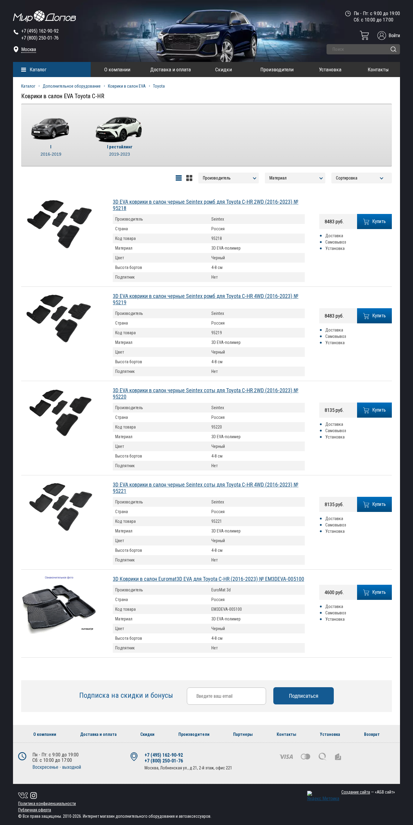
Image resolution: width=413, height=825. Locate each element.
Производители (277, 69)
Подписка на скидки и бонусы (127, 695)
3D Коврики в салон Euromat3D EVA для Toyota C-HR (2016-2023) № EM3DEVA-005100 (208, 579)
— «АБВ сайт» (368, 792)
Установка (330, 69)
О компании (117, 69)
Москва (28, 49)
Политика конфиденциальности (47, 803)
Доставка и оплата (170, 69)
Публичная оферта (34, 809)
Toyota (159, 86)
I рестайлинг (119, 150)
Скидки (223, 69)
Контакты (378, 69)
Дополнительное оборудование (72, 86)
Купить (379, 221)
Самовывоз (335, 242)
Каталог (38, 69)
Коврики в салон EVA (127, 86)
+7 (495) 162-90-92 (40, 31)
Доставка (334, 235)
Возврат (372, 734)
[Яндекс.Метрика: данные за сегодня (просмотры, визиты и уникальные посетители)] (323, 796)
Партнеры (243, 734)
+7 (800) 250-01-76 (40, 38)
